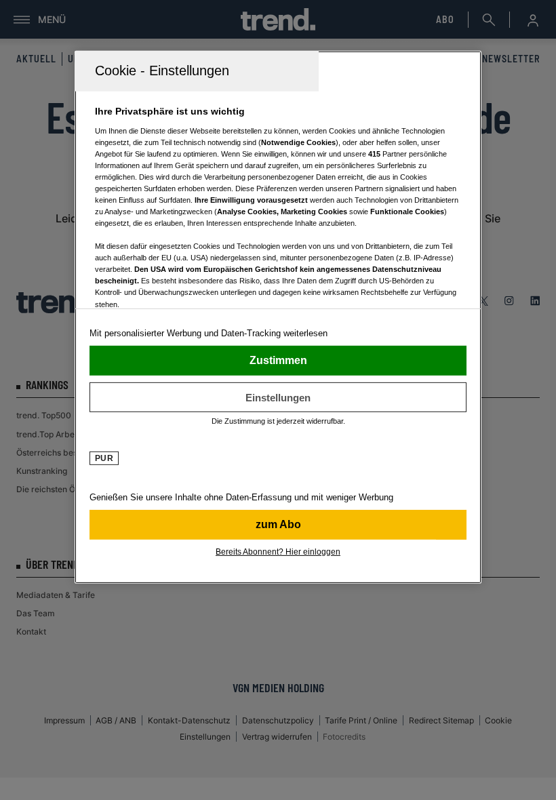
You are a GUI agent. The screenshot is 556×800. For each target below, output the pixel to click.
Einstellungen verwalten (278, 397)
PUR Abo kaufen (278, 525)
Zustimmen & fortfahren (278, 361)
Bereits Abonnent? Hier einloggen (278, 552)
